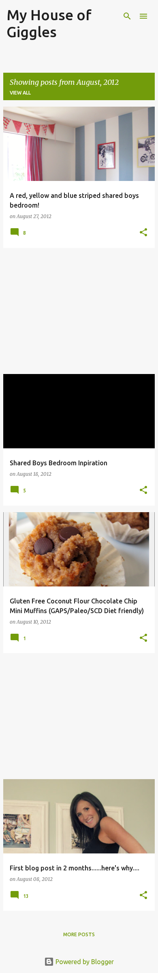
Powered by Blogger (84, 961)
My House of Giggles (49, 23)
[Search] (127, 16)
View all (20, 92)
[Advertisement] (79, 311)
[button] (143, 232)
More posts (79, 934)
